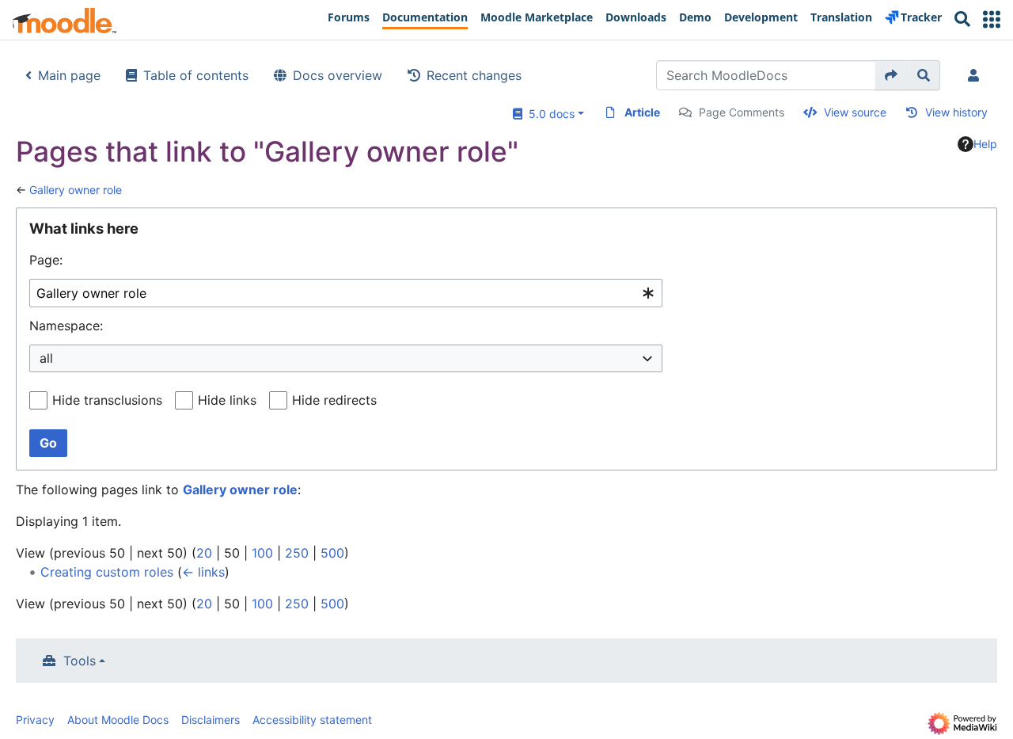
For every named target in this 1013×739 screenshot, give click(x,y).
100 (262, 553)
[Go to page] (891, 75)
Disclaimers (210, 719)
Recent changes (474, 75)
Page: (46, 260)
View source (855, 112)
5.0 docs (548, 113)
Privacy (35, 719)
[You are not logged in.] (977, 75)
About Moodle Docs (118, 719)
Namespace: (66, 325)
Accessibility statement (312, 719)
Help (985, 143)
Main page (69, 75)
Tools (79, 661)
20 (204, 553)
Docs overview (337, 75)
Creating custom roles (106, 572)
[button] (992, 19)
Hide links (227, 400)
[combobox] (345, 293)
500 (332, 553)
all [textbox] (46, 358)
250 (297, 553)
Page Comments (741, 112)
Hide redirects (334, 400)
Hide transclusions (107, 400)
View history (956, 112)
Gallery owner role (75, 189)
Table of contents (196, 75)
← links (203, 572)
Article (642, 112)
